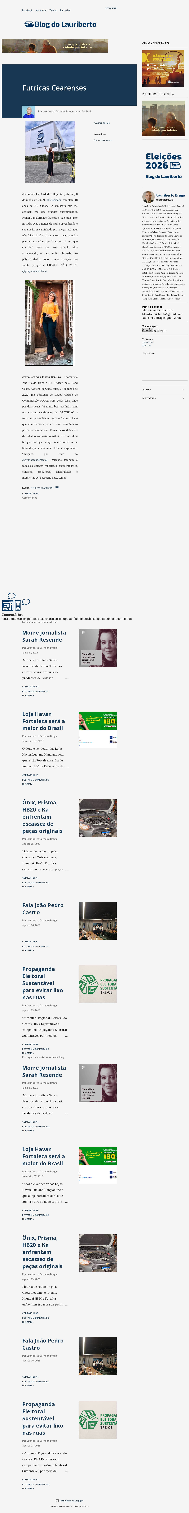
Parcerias (65, 10)
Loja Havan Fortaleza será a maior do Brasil (43, 721)
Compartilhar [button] (102, 123)
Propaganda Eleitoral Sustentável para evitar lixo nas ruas (42, 983)
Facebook (27, 10)
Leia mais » (28, 695)
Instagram (41, 10)
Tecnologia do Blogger (71, 1500)
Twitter (53, 10)
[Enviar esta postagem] (57, 488)
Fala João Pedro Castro (43, 909)
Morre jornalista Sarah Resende (44, 636)
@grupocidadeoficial (35, 271)
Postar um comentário (35, 691)
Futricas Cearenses (102, 140)
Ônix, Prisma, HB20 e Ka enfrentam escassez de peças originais (42, 816)
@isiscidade (54, 199)
